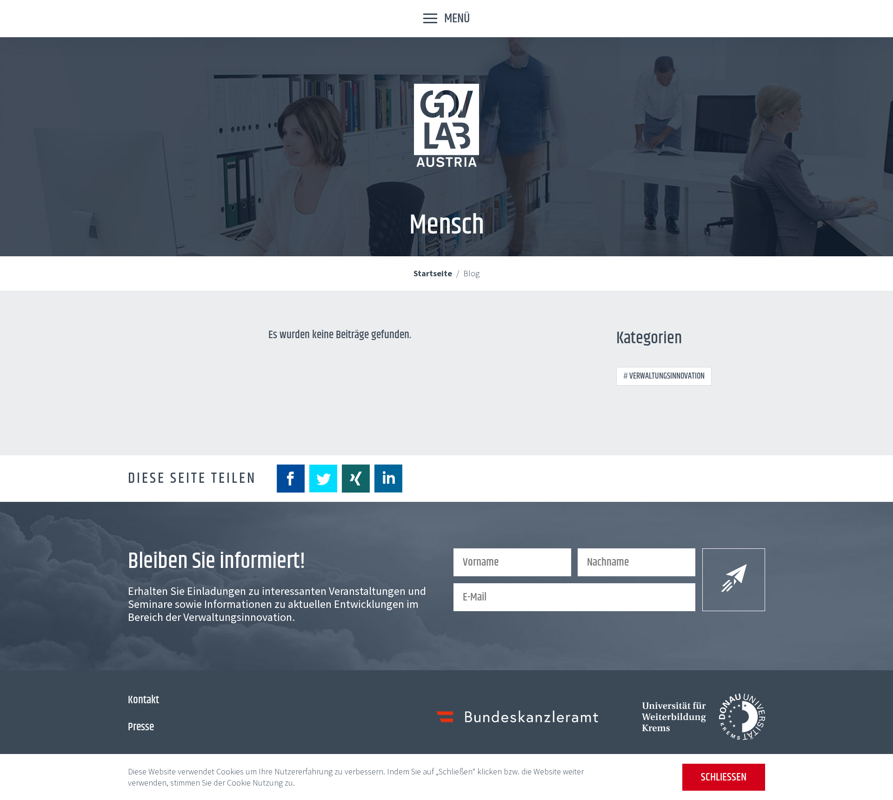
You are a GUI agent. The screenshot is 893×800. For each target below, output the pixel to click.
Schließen (723, 777)
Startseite (433, 273)
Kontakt (143, 700)
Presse (141, 727)
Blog (471, 273)
